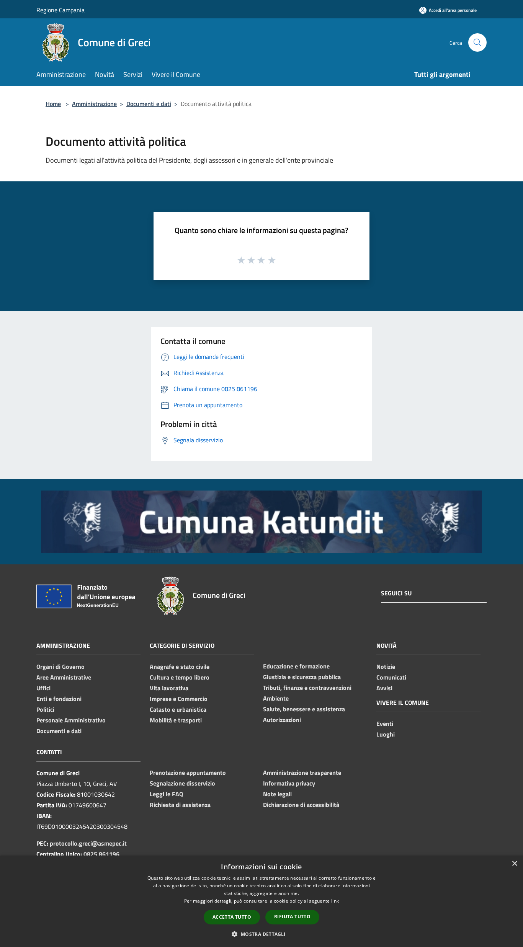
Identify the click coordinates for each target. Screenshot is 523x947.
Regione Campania (60, 10)
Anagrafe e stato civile (179, 666)
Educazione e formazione (296, 666)
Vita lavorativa (169, 688)
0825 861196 (101, 854)
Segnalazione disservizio (182, 783)
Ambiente (276, 698)
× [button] (514, 864)
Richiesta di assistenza (180, 804)
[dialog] (261, 901)
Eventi (384, 723)
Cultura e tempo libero (179, 677)
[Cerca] (477, 42)
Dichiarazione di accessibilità (301, 804)
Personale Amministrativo (71, 720)
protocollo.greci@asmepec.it (88, 843)
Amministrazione (94, 103)
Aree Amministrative (63, 677)
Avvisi (384, 688)
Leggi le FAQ (166, 794)
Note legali (277, 794)
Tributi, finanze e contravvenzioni (307, 687)
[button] (261, 934)
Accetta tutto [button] (231, 917)
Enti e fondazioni (59, 698)
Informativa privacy (289, 783)
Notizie (385, 666)
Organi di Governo (60, 666)
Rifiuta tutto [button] (292, 916)
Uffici (43, 688)
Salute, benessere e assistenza (304, 709)
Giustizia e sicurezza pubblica (302, 676)
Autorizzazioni (282, 719)
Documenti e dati (148, 103)
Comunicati (391, 677)
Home (53, 103)
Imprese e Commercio (179, 698)
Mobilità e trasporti (176, 720)
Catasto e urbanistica (178, 709)
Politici (45, 709)
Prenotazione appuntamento (188, 772)
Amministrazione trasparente (302, 772)
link (335, 901)
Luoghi (385, 734)
